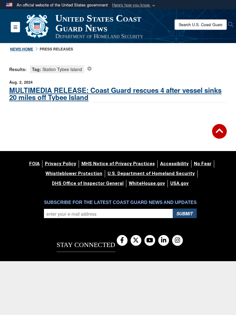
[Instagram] (177, 240)
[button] (134, 5)
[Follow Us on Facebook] (122, 240)
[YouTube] (149, 240)
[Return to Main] (219, 135)
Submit (184, 213)
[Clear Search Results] (89, 68)
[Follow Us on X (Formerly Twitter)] (136, 240)
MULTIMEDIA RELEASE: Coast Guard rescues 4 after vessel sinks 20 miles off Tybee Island (115, 93)
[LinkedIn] (163, 240)
